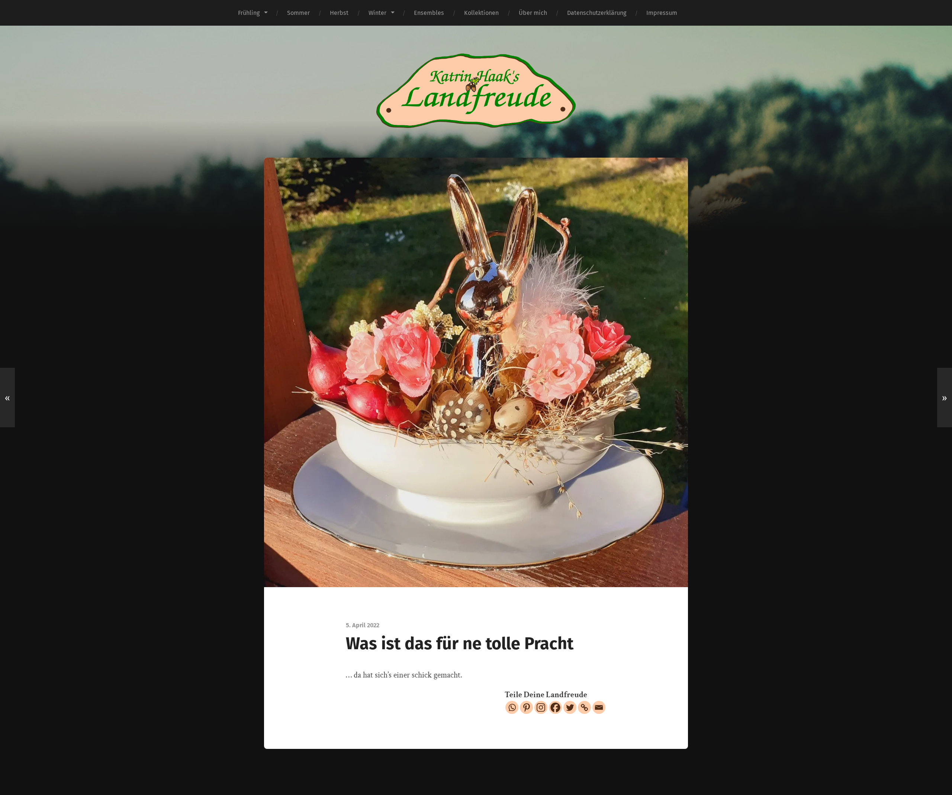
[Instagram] (540, 707)
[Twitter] (569, 707)
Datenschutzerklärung (596, 12)
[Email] (598, 707)
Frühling (249, 12)
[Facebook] (555, 707)
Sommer (298, 12)
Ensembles (429, 12)
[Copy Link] (584, 707)
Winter (377, 12)
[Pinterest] (526, 707)
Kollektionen (481, 12)
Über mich (533, 12)
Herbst (339, 12)
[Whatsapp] (511, 707)
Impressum (661, 12)
